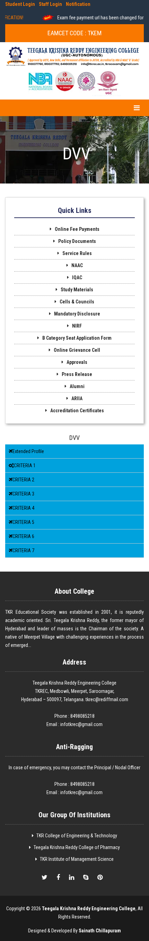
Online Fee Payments (77, 229)
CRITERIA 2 (23, 479)
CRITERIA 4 (23, 508)
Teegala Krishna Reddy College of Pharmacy (77, 847)
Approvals (77, 362)
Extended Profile (28, 451)
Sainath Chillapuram (100, 930)
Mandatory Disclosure (77, 314)
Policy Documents (77, 241)
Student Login (20, 4)
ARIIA (76, 398)
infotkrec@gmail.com (81, 724)
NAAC (77, 265)
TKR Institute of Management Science (77, 859)
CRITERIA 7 (23, 550)
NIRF (77, 326)
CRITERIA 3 (23, 494)
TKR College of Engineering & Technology (76, 835)
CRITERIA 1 (25, 465)
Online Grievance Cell (77, 350)
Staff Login (50, 4)
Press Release (77, 374)
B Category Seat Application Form (77, 338)
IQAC (77, 277)
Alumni (77, 386)
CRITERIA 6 (23, 536)
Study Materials (77, 289)
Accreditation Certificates (77, 410)
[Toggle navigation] (136, 107)
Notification (78, 4)
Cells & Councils (77, 301)
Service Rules (77, 253)
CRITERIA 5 (23, 522)
